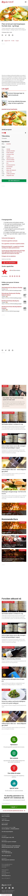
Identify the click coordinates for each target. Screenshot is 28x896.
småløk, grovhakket (10, 173)
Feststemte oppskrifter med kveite (9, 240)
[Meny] (25, 2)
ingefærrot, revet (10, 157)
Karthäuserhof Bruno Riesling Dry (10, 300)
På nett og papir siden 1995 (8, 837)
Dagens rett (7, 40)
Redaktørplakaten (15, 828)
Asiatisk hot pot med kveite (9, 109)
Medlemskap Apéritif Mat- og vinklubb (10, 847)
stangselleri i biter (10, 175)
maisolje (8, 149)
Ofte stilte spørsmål (6, 855)
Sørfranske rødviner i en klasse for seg (12, 424)
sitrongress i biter (10, 154)
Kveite (12, 40)
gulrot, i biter (9, 172)
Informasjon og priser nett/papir (9, 841)
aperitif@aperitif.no (6, 851)
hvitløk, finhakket (10, 152)
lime (7, 163)
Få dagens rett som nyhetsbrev (9, 256)
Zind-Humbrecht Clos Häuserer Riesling (12, 287)
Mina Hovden (5, 824)
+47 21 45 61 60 (8, 852)
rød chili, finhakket (10, 159)
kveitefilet (8, 143)
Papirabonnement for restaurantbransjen (11, 845)
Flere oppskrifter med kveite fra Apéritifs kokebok (13, 243)
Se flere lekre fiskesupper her (8, 238)
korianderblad (9, 166)
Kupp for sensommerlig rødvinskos (11, 659)
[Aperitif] (7, 2)
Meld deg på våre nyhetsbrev (8, 859)
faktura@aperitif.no (6, 875)
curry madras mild (10, 161)
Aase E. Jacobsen (6, 816)
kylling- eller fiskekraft (11, 170)
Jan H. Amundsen (6, 820)
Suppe (17, 40)
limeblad (8, 156)
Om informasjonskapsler (7, 831)
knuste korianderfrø (10, 164)
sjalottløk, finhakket (10, 150)
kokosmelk (8, 168)
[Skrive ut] (13, 35)
